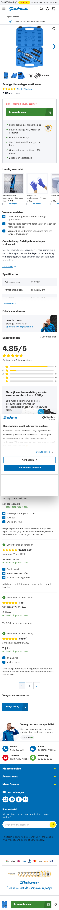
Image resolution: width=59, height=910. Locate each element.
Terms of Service (29, 839)
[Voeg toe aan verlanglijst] (54, 28)
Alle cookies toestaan (29, 467)
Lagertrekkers (12, 16)
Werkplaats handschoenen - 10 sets (36, 196)
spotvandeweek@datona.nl (19, 326)
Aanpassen (28, 460)
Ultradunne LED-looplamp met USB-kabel (12, 196)
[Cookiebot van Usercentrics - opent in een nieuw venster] (42, 418)
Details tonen (43, 452)
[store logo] (19, 8)
